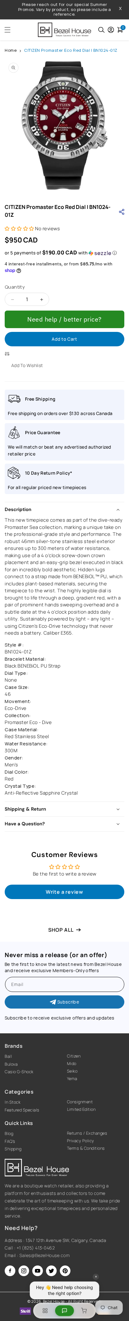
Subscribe (68, 1002)
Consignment (80, 1102)
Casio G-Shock (19, 1071)
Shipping (13, 1149)
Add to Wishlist (27, 365)
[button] (5, 30)
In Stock (12, 1102)
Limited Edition (81, 1109)
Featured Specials (22, 1110)
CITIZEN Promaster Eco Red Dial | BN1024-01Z (70, 50)
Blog (9, 1133)
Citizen (74, 1056)
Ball (8, 1056)
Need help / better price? (64, 319)
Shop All (61, 929)
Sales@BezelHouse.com (44, 1255)
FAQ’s (10, 1141)
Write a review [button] (64, 891)
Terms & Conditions (86, 1148)
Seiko (72, 1071)
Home (11, 50)
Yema (72, 1078)
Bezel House (54, 1301)
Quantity (15, 287)
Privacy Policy (80, 1140)
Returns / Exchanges (87, 1133)
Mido (71, 1063)
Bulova (11, 1064)
